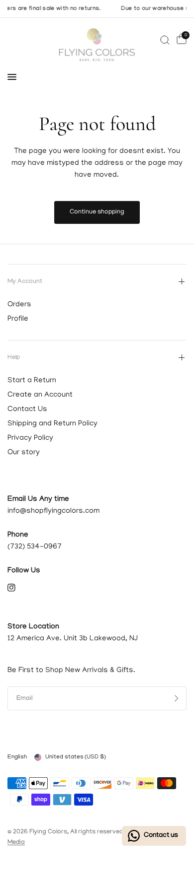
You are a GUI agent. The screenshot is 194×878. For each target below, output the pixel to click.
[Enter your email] (177, 698)
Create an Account (40, 395)
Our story (23, 453)
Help (13, 357)
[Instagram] (18, 588)
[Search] (165, 40)
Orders (19, 305)
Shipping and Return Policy (52, 424)
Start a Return (31, 381)
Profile (17, 319)
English (17, 757)
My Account (24, 281)
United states (75, 757)
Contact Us (27, 409)
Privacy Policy (30, 438)
